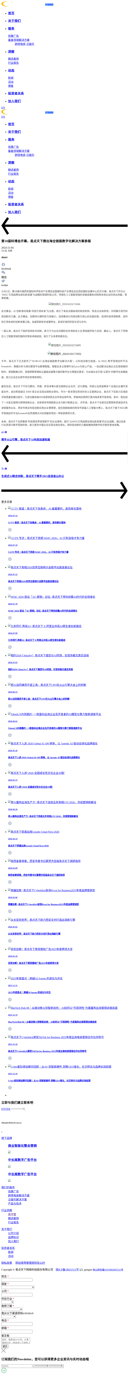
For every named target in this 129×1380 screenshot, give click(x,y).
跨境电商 (20, 44)
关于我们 (6, 1229)
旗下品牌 (6, 1138)
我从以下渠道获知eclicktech (17, 1313)
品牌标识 (13, 1237)
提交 (5, 1346)
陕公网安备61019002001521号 (108, 1270)
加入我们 (13, 1241)
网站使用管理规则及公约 (30, 1262)
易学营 (12, 1214)
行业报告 (13, 62)
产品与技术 (15, 1203)
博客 (10, 86)
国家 (5, 1283)
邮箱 (5, 1328)
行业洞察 (6, 1210)
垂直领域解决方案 (19, 40)
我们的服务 (8, 1187)
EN (3, 107)
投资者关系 (8, 1248)
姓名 (5, 1276)
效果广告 (13, 36)
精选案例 (13, 58)
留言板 (5, 1335)
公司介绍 (13, 1233)
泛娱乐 (30, 44)
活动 (10, 81)
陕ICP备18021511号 (67, 1269)
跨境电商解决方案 (19, 1195)
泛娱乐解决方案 (17, 1199)
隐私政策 (6, 1262)
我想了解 (7, 1306)
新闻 (10, 77)
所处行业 (7, 1298)
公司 (5, 1291)
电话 (5, 1320)
